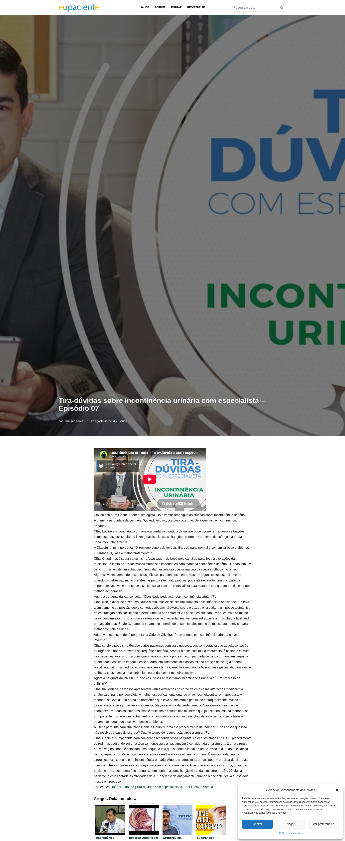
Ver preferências (323, 824)
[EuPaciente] (79, 8)
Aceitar (257, 824)
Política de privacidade (291, 833)
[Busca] (281, 8)
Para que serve (73, 420)
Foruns (160, 7)
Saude (123, 420)
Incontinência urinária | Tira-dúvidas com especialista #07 (144, 787)
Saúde (144, 7)
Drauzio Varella (202, 787)
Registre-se (196, 7)
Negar (290, 824)
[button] (337, 790)
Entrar (176, 7)
